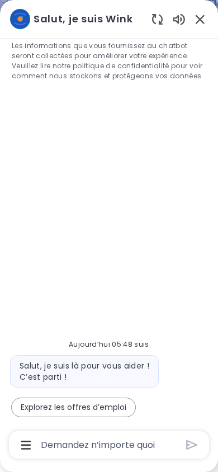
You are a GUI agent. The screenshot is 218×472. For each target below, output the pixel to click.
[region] (109, 231)
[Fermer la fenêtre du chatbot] (200, 19)
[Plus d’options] (26, 445)
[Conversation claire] (157, 18)
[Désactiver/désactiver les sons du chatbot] (178, 19)
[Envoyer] (192, 445)
